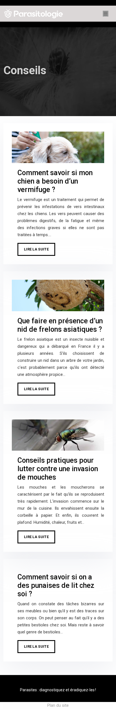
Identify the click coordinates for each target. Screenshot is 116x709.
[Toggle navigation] (105, 14)
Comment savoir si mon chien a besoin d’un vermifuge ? (55, 181)
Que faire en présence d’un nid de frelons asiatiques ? (60, 325)
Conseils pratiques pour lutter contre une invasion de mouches (57, 468)
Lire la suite (36, 249)
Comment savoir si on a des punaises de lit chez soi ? (55, 585)
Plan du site (58, 705)
